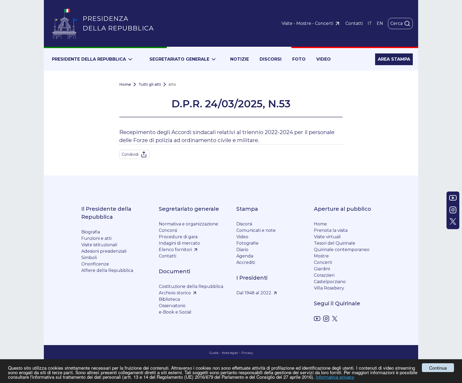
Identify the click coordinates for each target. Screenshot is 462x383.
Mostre (321, 256)
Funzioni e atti (96, 238)
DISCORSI (271, 59)
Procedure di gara (178, 236)
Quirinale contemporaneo (341, 249)
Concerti (323, 262)
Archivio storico (175, 292)
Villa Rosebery (329, 288)
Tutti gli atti (149, 84)
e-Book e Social (175, 312)
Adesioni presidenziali (103, 251)
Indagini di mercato (179, 243)
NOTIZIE (239, 59)
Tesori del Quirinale (334, 243)
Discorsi (244, 223)
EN (380, 23)
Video (242, 236)
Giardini (322, 268)
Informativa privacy (335, 376)
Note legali (230, 353)
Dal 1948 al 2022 (253, 292)
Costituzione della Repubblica (191, 286)
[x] (334, 319)
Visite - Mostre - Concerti (307, 23)
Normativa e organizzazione (188, 223)
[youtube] (317, 319)
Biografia (90, 232)
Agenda (244, 256)
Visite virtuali (327, 236)
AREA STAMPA (394, 59)
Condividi (130, 154)
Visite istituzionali (99, 244)
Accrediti (245, 262)
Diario (242, 249)
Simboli (89, 257)
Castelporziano (330, 281)
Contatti (354, 23)
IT (370, 23)
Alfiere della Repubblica (107, 270)
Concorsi (168, 230)
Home (125, 84)
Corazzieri (324, 275)
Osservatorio (172, 305)
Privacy (247, 353)
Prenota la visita (331, 230)
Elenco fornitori (175, 249)
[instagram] (326, 319)
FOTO (299, 59)
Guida (213, 353)
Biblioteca (169, 299)
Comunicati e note (256, 230)
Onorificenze (95, 264)
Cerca (396, 23)
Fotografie (247, 243)
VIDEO (323, 59)
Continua (438, 367)
